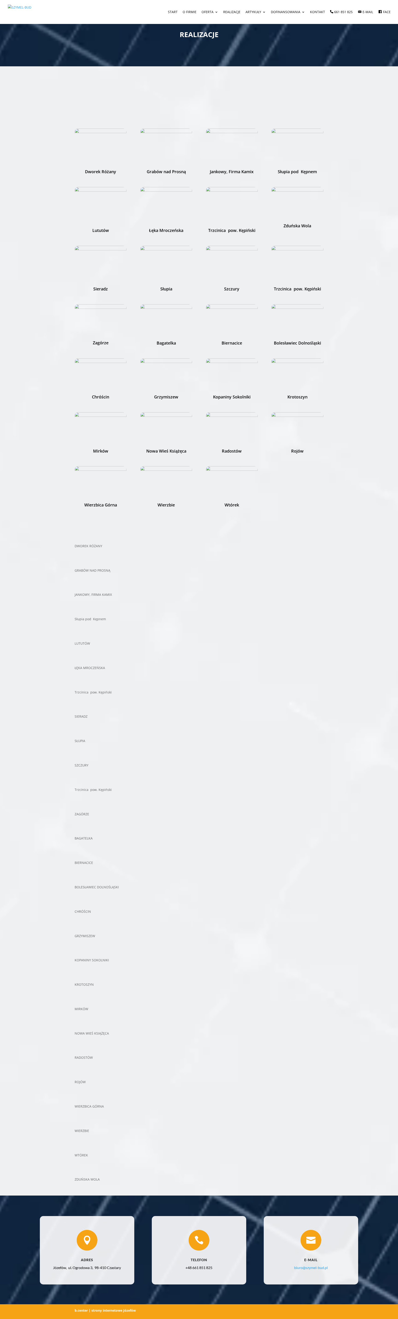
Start (173, 12)
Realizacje (231, 12)
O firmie (189, 12)
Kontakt (317, 12)
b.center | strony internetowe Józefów (105, 1310)
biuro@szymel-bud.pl (311, 1267)
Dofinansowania (285, 12)
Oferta (208, 12)
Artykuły (253, 12)
